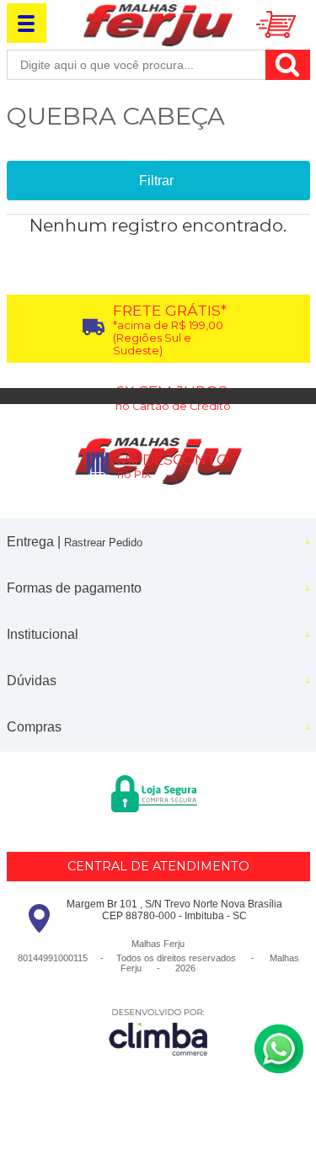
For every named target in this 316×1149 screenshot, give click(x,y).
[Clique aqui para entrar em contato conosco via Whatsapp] (278, 1048)
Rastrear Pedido (103, 542)
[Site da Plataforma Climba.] (158, 1031)
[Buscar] (287, 65)
